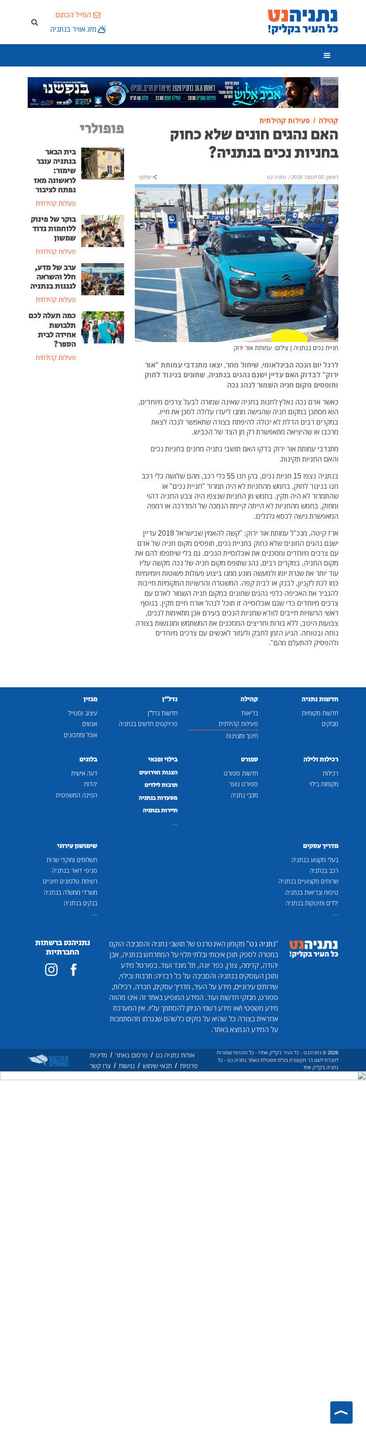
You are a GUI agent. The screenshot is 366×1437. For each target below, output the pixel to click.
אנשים (89, 723)
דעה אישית (84, 773)
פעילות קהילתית (238, 723)
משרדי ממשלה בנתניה (70, 892)
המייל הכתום (73, 15)
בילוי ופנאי (163, 759)
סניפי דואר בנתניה (74, 870)
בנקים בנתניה (80, 903)
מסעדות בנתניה (158, 797)
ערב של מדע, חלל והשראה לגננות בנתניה (53, 277)
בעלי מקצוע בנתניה (314, 859)
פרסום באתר (131, 1055)
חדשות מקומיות (320, 713)
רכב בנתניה (324, 870)
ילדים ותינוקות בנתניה (312, 903)
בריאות (249, 713)
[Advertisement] (76, 425)
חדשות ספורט (241, 773)
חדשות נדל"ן (163, 713)
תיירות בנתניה (160, 810)
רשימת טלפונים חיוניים (70, 881)
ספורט (249, 759)
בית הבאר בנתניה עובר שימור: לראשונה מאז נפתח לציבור (55, 170)
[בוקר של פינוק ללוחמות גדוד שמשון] (102, 230)
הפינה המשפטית (76, 795)
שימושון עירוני (77, 846)
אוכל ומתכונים (80, 735)
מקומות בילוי (323, 784)
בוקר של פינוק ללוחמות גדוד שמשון (53, 229)
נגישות (127, 1065)
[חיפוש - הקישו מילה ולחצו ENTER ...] (34, 22)
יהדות (90, 784)
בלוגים (88, 759)
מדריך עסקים (320, 846)
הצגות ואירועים (158, 772)
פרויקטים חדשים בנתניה (148, 723)
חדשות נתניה (320, 699)
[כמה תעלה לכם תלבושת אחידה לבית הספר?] (102, 327)
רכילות (330, 773)
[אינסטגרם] (51, 970)
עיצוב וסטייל (82, 713)
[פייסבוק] (74, 970)
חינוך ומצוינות (242, 735)
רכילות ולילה (321, 759)
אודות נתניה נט (175, 1055)
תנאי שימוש (157, 1065)
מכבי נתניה (244, 795)
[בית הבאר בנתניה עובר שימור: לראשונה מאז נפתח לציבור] (102, 163)
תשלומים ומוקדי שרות (71, 859)
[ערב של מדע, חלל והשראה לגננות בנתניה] (102, 278)
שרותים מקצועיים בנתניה (308, 881)
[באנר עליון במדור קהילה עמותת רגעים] (183, 92)
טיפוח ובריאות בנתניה (311, 892)
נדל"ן (170, 699)
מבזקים (330, 723)
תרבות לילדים (161, 784)
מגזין (90, 699)
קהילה (249, 699)
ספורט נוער (243, 784)
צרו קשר (100, 1065)
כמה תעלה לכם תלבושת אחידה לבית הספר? (52, 330)
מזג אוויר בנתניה (73, 29)
